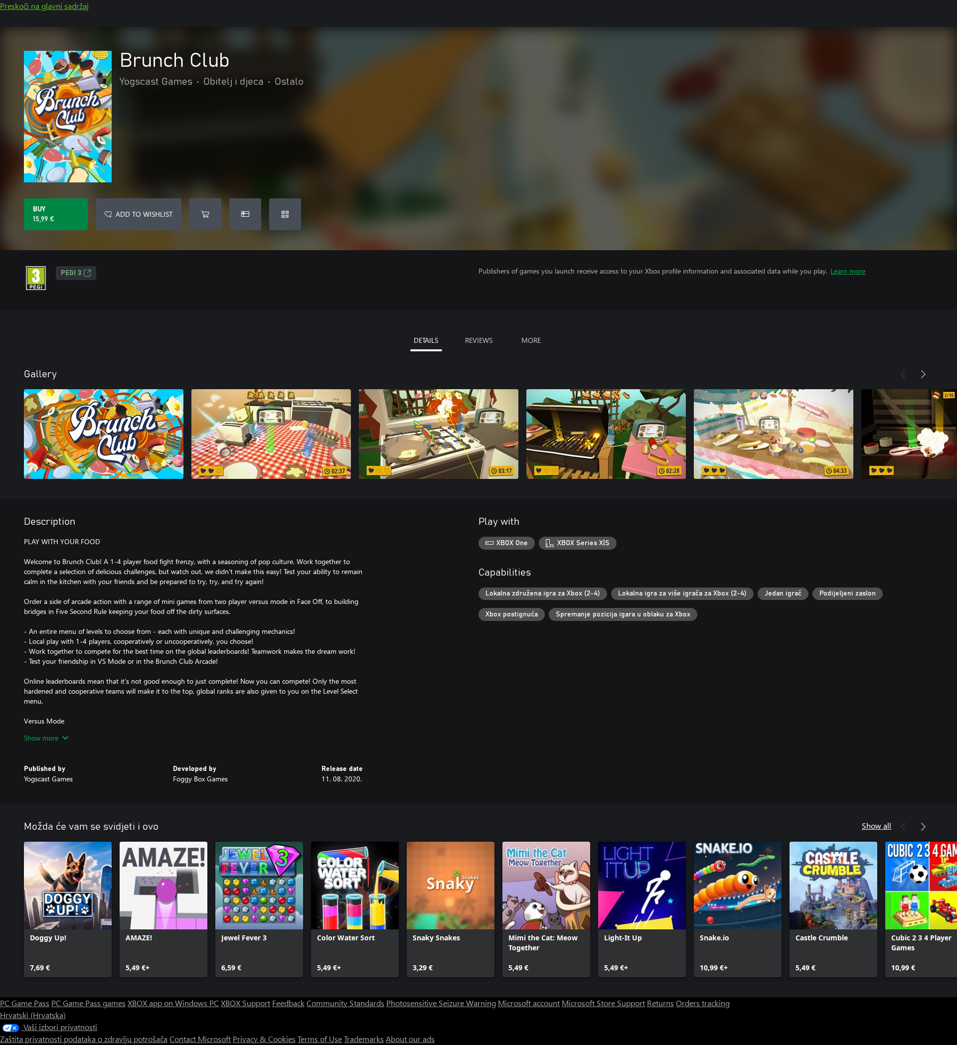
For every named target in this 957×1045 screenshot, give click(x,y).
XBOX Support (245, 1003)
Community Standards (345, 1003)
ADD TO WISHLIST (144, 214)
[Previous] (903, 374)
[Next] (923, 374)
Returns (660, 1003)
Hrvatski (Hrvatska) (33, 1015)
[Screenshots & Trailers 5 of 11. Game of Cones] (773, 434)
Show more (41, 738)
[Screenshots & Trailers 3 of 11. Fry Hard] (438, 434)
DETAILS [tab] (426, 340)
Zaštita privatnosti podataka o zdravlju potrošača (83, 1039)
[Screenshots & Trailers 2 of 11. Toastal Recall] (271, 434)
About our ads (410, 1039)
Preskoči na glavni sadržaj (44, 5)
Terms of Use (320, 1039)
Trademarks (364, 1039)
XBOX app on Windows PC (173, 1003)
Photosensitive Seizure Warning (441, 1003)
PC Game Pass (24, 1003)
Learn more (847, 271)
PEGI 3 (71, 273)
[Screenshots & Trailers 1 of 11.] (103, 434)
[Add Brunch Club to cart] (205, 214)
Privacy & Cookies (264, 1039)
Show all (876, 825)
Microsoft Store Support (603, 1003)
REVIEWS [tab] (478, 340)
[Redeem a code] (285, 214)
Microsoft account (529, 1003)
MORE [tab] (531, 340)
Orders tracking (703, 1003)
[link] (68, 909)
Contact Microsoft (200, 1039)
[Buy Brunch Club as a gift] (245, 214)
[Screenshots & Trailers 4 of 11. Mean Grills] (606, 434)
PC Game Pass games (88, 1003)
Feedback (288, 1003)
